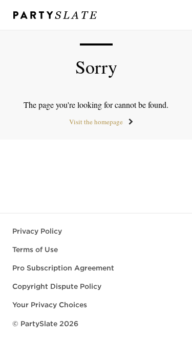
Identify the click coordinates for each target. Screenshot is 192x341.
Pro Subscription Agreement (63, 268)
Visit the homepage (96, 121)
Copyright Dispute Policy (56, 286)
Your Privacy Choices (49, 305)
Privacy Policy (37, 231)
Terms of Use (35, 249)
